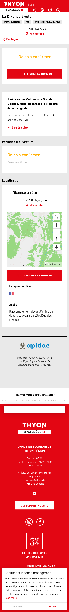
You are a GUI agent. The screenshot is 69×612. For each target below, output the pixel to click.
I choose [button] (18, 606)
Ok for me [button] (50, 606)
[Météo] (34, 10)
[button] (58, 10)
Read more (11, 597)
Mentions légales (41, 565)
